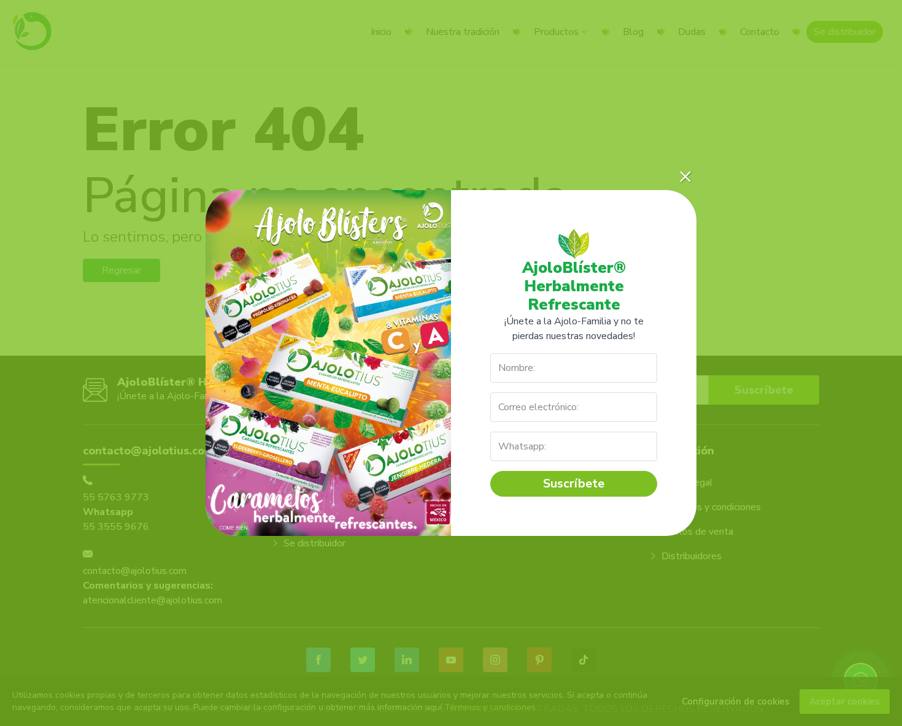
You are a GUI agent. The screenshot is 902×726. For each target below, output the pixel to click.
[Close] (685, 177)
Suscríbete (573, 483)
